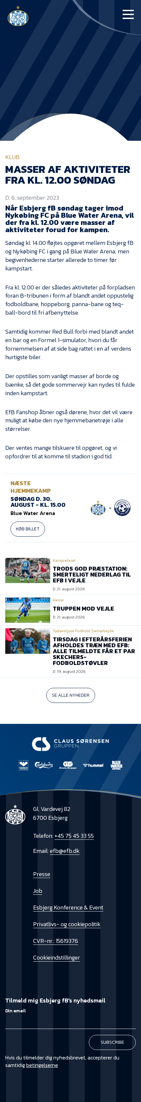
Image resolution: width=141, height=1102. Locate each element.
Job (37, 890)
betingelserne (42, 1065)
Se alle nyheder (71, 695)
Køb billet (27, 528)
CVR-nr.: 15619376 (55, 940)
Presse (41, 874)
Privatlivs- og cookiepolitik (67, 924)
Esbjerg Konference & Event (68, 907)
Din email (15, 1010)
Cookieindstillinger (56, 957)
